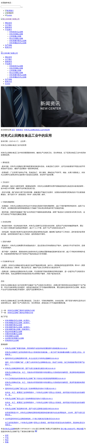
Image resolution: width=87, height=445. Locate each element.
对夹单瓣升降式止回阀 (13, 325)
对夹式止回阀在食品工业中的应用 (37, 130)
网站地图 (80, 429)
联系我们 (10, 11)
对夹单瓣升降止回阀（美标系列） (18, 329)
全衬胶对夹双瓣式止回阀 (14, 338)
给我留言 (10, 13)
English (9, 15)
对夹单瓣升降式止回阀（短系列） (18, 327)
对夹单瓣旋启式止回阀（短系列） (18, 323)
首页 (13, 130)
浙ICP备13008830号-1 (68, 429)
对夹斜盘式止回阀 (12, 340)
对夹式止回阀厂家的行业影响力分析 (21, 310)
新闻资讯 (19, 130)
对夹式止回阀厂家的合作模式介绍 (20, 313)
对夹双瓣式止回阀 (12, 336)
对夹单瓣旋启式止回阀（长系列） (18, 320)
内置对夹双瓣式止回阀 (13, 334)
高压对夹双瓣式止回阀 (13, 331)
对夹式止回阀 (9, 429)
